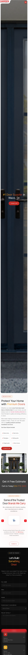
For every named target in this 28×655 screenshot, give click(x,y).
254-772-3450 (7, 651)
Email (2, 585)
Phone (3, 592)
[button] (26, 2)
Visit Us (5, 637)
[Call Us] (5, 646)
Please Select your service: (9, 600)
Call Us (5, 650)
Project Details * (6, 608)
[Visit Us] (5, 633)
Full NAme (4, 577)
